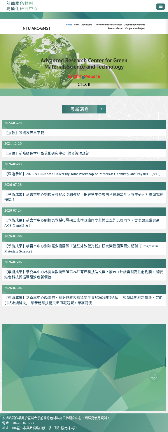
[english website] (84, 54)
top (154, 376)
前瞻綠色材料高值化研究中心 (22, 6)
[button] (160, 6)
